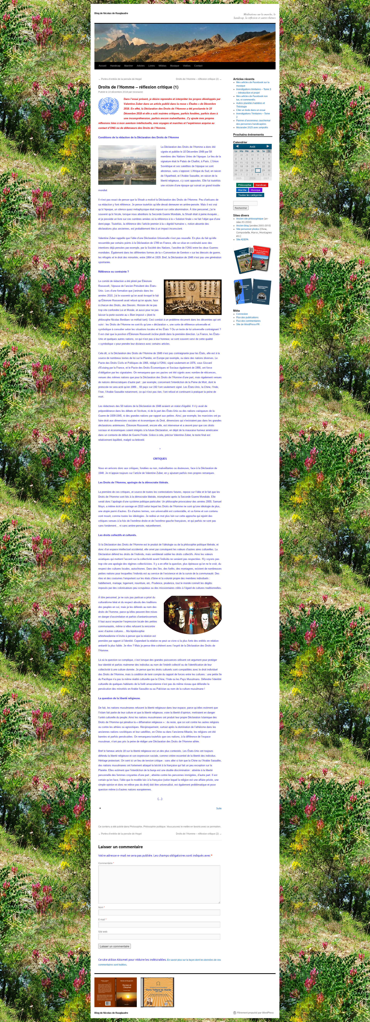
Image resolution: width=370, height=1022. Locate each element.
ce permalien (213, 826)
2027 (266, 178)
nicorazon (138, 92)
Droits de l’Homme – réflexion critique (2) (199, 79)
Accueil (102, 65)
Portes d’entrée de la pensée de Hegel (120, 79)
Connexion (242, 314)
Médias (162, 65)
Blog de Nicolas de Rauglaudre (111, 13)
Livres (151, 65)
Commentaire (106, 863)
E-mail (102, 919)
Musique (174, 65)
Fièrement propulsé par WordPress (255, 1012)
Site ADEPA (242, 239)
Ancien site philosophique (249, 218)
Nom (101, 907)
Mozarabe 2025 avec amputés (252, 127)
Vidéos (186, 65)
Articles (141, 65)
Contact (198, 65)
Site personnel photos (247, 229)
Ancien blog (242, 225)
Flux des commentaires (248, 321)
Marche (242, 190)
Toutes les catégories (250, 195)
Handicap (115, 65)
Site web (102, 931)
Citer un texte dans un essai (250, 110)
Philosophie (136, 826)
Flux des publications (247, 317)
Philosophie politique (154, 826)
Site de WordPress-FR (248, 324)
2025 (238, 178)
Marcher (128, 65)
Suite (219, 808)
